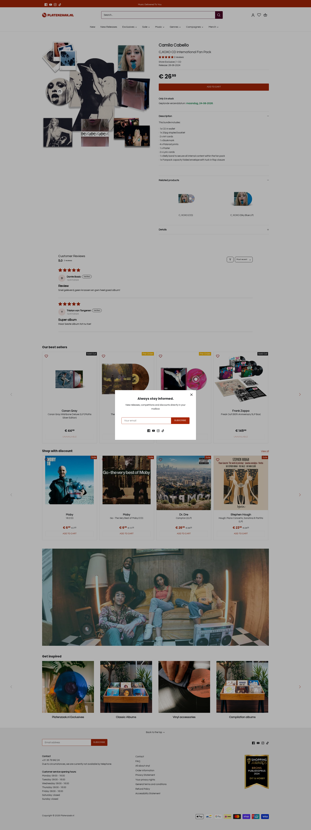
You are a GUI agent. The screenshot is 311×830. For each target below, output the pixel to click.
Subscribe (180, 420)
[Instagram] (158, 430)
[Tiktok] (162, 430)
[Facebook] (148, 430)
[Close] (191, 394)
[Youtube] (153, 430)
